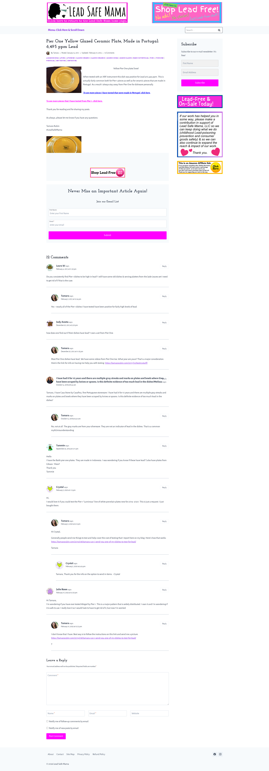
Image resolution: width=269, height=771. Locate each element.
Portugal (50, 60)
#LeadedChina (52, 58)
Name (51, 713)
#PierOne (71, 58)
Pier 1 (152, 58)
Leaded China (112, 58)
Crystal (60, 487)
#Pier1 (62, 58)
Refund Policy (99, 754)
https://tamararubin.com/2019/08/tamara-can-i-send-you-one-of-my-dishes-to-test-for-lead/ (93, 541)
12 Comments (109, 53)
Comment (53, 675)
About (51, 754)
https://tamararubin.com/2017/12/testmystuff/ (126, 363)
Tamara (56, 53)
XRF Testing (61, 60)
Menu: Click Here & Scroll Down (66, 29)
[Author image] (48, 53)
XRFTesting (72, 60)
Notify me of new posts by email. (64, 728)
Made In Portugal (141, 58)
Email (51, 221)
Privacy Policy (83, 754)
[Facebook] (214, 754)
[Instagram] (220, 754)
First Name (53, 210)
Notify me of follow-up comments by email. (69, 721)
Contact (60, 754)
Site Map (70, 754)
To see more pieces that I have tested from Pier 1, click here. (74, 101)
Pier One (160, 58)
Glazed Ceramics (98, 58)
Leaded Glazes (126, 58)
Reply (164, 266)
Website (135, 713)
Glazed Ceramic (83, 58)
